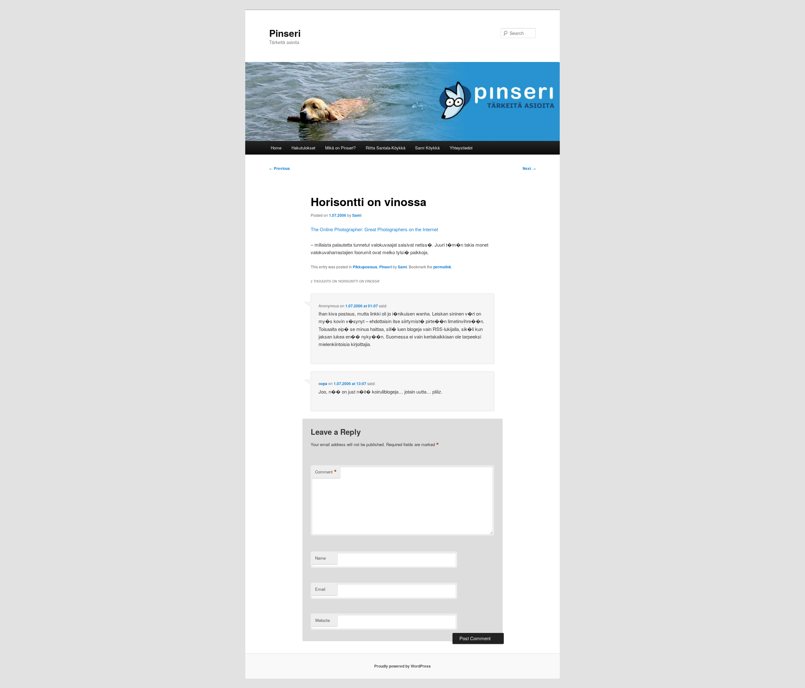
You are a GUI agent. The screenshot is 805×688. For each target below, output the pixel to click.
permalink (442, 267)
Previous (279, 168)
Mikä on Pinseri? (340, 148)
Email (320, 589)
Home (276, 148)
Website (322, 620)
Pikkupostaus (365, 267)
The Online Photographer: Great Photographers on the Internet (374, 229)
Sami (356, 215)
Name (320, 558)
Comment (326, 472)
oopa (323, 383)
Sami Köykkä (427, 148)
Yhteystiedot (461, 148)
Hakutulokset (303, 148)
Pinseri (285, 33)
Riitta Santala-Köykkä (385, 148)
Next (529, 168)
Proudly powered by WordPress (402, 666)
